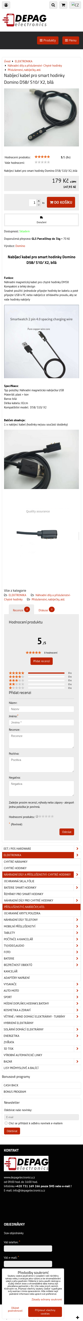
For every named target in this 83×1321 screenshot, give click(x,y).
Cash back (11, 1085)
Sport (8, 997)
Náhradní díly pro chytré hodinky (28, 900)
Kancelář (11, 971)
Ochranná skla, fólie (19, 881)
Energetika (11, 1036)
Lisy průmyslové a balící (21, 1068)
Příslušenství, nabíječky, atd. (48, 599)
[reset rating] (36, 816)
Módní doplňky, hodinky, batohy (26, 1003)
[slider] (42, 156)
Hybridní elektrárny (18, 1023)
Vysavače (10, 984)
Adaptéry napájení (17, 978)
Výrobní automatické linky (23, 1055)
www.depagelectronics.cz (19, 1177)
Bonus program (15, 1092)
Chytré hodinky (15, 868)
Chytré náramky (15, 862)
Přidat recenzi (41, 661)
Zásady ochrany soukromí (47, 1299)
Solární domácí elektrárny (23, 1029)
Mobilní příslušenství (19, 926)
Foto (7, 952)
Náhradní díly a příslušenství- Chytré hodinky (37, 874)
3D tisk (9, 1048)
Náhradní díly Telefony (21, 920)
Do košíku (62, 202)
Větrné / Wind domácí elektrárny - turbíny (34, 1016)
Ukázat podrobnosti (15, 1309)
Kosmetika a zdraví (17, 1010)
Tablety (9, 933)
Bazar (8, 1061)
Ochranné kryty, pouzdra (22, 913)
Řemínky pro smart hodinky (23, 894)
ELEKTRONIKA (17, 595)
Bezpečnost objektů (18, 965)
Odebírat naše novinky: (18, 1110)
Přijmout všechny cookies (45, 1311)
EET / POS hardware (17, 848)
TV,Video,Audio (14, 945)
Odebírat (12, 1131)
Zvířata (9, 1042)
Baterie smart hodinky (20, 887)
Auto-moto (11, 990)
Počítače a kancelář (18, 939)
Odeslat (66, 832)
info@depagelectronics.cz (29, 1190)
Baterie (9, 958)
